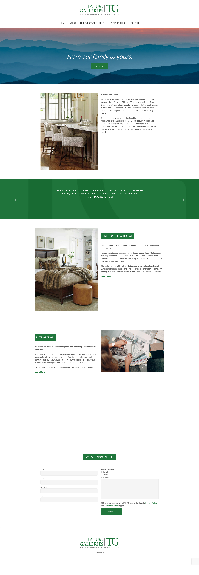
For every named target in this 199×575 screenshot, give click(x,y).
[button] (15, 199)
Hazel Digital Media (111, 572)
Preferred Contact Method (108, 469)
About (73, 23)
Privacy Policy (151, 502)
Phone (42, 496)
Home (62, 23)
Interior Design (118, 23)
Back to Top (195, 571)
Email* (42, 469)
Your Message (105, 477)
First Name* (43, 479)
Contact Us (99, 66)
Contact (134, 23)
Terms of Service (112, 505)
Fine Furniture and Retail (93, 23)
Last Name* (43, 487)
